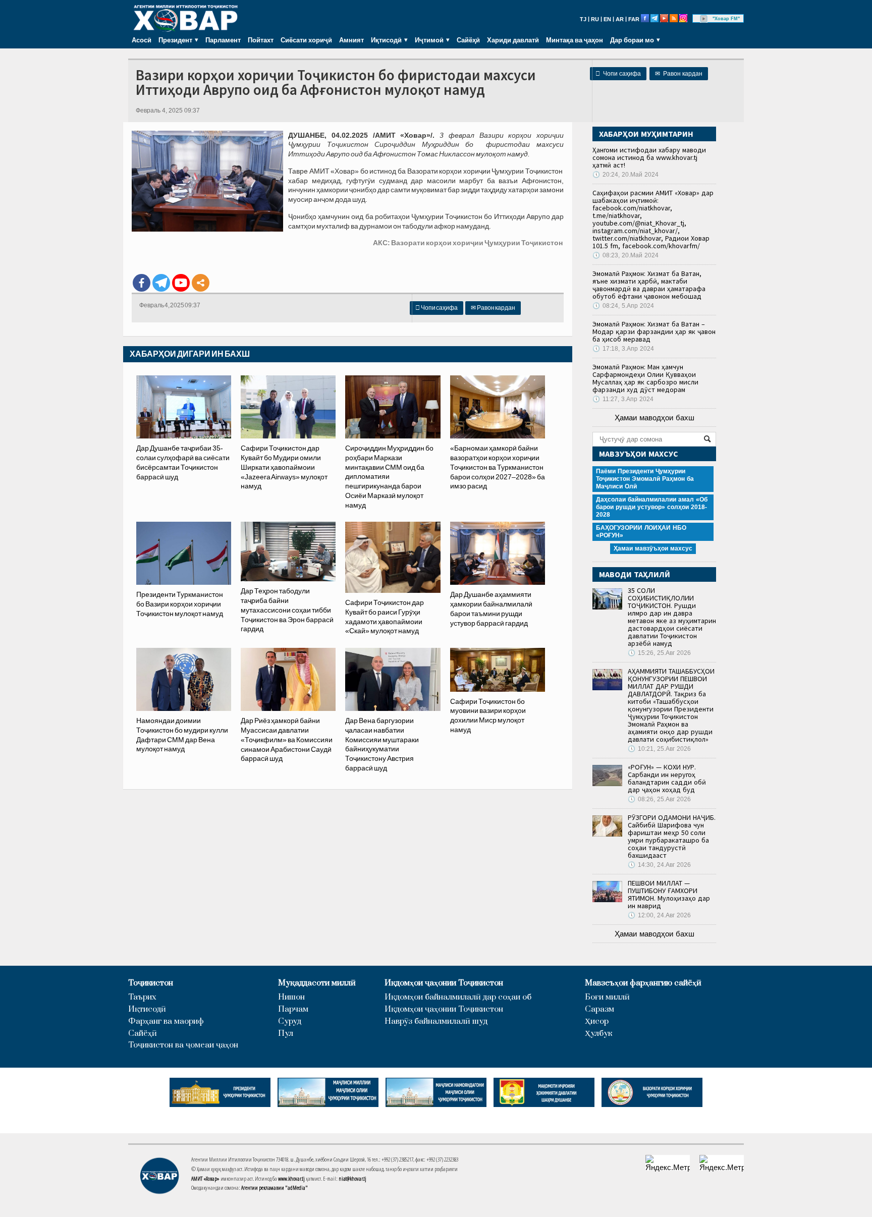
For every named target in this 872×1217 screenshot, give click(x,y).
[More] (200, 283)
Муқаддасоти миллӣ (317, 983)
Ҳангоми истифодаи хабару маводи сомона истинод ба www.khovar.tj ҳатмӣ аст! (649, 157)
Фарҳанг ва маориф (166, 1021)
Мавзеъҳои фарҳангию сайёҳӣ (643, 983)
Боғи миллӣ (607, 997)
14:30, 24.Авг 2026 (659, 864)
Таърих (142, 997)
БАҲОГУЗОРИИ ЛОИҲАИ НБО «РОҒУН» (641, 531)
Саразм (599, 1009)
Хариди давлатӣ (513, 40)
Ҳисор (597, 1021)
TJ (583, 19)
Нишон (291, 997)
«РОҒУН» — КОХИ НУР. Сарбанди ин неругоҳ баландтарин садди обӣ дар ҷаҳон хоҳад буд (667, 778)
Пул (285, 1033)
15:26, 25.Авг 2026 (659, 652)
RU (595, 19)
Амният (351, 40)
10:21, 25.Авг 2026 (659, 748)
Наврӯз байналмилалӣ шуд (436, 1021)
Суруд (289, 1021)
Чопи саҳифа (618, 73)
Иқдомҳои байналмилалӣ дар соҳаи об (458, 997)
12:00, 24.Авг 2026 (659, 915)
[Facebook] (141, 283)
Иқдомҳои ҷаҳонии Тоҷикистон (444, 983)
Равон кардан (678, 73)
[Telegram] (161, 283)
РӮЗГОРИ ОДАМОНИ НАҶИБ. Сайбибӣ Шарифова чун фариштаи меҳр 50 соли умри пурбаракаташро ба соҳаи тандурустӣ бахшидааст (672, 836)
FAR (633, 19)
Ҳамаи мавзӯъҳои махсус (653, 548)
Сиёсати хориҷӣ (306, 40)
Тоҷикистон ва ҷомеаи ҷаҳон (183, 1045)
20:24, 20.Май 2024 (625, 174)
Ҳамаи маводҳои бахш (654, 417)
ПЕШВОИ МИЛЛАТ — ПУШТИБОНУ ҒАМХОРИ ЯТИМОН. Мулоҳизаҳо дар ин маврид (669, 894)
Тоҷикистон (150, 983)
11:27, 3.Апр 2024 (622, 399)
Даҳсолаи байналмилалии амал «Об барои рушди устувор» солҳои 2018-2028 (651, 507)
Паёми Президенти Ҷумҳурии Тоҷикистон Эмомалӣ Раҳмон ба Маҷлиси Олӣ (645, 479)
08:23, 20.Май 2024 (625, 255)
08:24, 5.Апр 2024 (623, 305)
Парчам (293, 1009)
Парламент (223, 40)
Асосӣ (141, 40)
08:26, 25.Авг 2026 (659, 799)
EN (607, 19)
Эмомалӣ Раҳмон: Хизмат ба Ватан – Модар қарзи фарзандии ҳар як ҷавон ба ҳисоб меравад (654, 331)
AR (620, 19)
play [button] (704, 19)
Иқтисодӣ (147, 1009)
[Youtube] (181, 283)
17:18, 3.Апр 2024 (623, 348)
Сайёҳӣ (468, 40)
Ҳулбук (598, 1033)
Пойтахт (261, 40)
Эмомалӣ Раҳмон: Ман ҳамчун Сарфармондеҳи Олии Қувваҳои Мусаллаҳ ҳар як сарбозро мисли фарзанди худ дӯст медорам (645, 378)
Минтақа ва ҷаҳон (574, 40)
